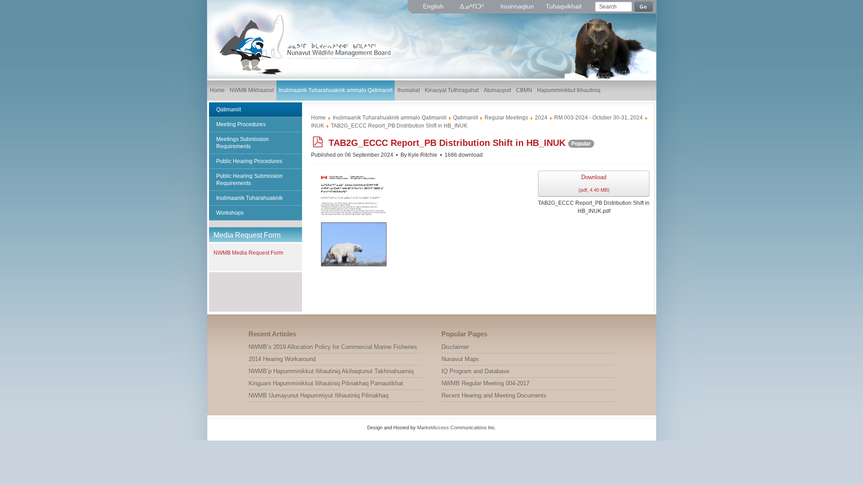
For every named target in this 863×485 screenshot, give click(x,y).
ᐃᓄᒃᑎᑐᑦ (473, 6)
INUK (317, 126)
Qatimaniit (465, 118)
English (434, 6)
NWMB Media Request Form (248, 253)
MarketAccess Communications (452, 427)
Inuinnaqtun (517, 6)
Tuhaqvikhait (564, 6)
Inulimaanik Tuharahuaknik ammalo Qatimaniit (389, 118)
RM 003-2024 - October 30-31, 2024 (598, 118)
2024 (541, 118)
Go (643, 6)
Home (318, 118)
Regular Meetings (506, 118)
